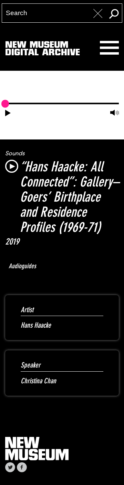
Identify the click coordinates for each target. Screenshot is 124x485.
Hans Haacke (36, 325)
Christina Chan (38, 380)
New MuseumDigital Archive (42, 50)
